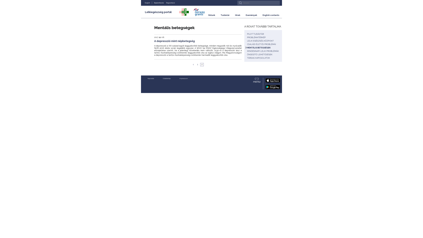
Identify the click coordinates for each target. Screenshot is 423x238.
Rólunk (211, 15)
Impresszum (183, 78)
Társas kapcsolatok (258, 58)
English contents (271, 15)
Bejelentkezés (159, 3)
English (147, 3)
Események (251, 15)
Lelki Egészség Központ (260, 41)
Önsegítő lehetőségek (259, 54)
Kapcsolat (151, 78)
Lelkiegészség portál (158, 12)
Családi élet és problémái (261, 44)
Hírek (237, 15)
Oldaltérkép (167, 78)
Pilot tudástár (255, 34)
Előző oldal (193, 64)
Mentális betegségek (259, 47)
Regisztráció (170, 3)
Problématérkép (256, 37)
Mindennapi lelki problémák (263, 51)
